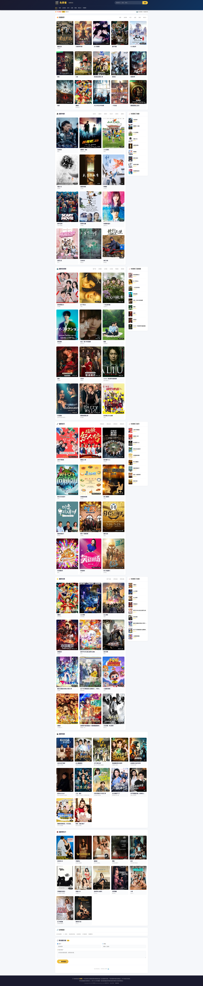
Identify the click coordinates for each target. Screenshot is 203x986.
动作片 (94, 113)
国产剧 (94, 268)
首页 (56, 7)
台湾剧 (105, 268)
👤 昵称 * (59, 943)
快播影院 (90, 934)
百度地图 (117, 983)
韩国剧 (116, 268)
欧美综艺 (122, 424)
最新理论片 (62, 832)
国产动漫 (109, 579)
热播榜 (84, 7)
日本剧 (111, 268)
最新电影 (62, 114)
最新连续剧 (62, 269)
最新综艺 (62, 424)
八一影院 (65, 934)
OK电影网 (84, 934)
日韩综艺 (115, 424)
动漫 (72, 7)
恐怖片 (116, 113)
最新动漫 (62, 579)
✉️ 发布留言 (62, 961)
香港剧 (100, 268)
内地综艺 (102, 424)
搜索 (145, 2)
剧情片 (122, 113)
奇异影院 (79, 934)
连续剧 (64, 7)
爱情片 (105, 113)
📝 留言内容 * (60, 949)
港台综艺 (109, 424)
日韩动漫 (115, 579)
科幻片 (111, 113)
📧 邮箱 (104, 943)
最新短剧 (62, 734)
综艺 (68, 7)
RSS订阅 (112, 983)
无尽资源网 (59, 934)
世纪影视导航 (72, 934)
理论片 (79, 7)
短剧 (75, 7)
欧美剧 (122, 268)
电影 (60, 7)
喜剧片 (100, 113)
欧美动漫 (122, 579)
